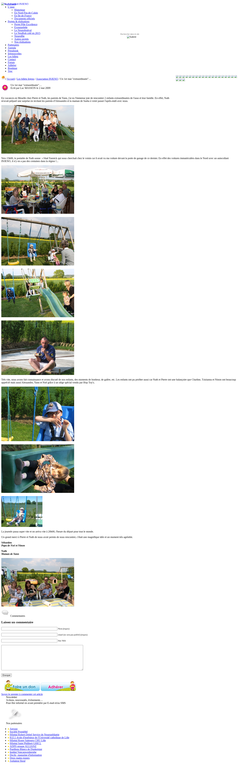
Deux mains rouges (20, 758)
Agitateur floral (17, 760)
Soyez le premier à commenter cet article (22, 694)
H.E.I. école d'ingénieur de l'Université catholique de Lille (39, 737)
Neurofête (19, 36)
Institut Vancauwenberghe (23, 752)
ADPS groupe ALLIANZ (23, 746)
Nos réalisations (22, 42)
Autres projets (21, 39)
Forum (11, 62)
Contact (12, 59)
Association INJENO (47, 79)
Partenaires (13, 44)
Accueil (11, 79)
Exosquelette (20, 27)
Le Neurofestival (23, 30)
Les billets (13, 56)
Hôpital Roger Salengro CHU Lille (28, 740)
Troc (10, 71)
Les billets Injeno (25, 79)
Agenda (12, 47)
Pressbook (13, 50)
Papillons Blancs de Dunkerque (26, 749)
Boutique (12, 68)
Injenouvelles (14, 53)
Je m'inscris (12, 706)
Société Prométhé (19, 731)
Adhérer (12, 65)
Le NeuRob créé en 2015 (27, 33)
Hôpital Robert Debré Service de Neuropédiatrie (34, 734)
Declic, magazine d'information (26, 755)
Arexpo (14, 728)
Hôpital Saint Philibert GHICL (25, 743)
